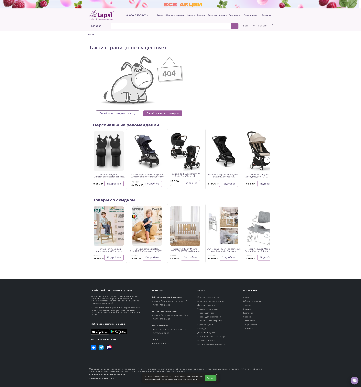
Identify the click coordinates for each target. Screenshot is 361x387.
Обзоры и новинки (174, 15)
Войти (246, 25)
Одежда (201, 328)
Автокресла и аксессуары (210, 301)
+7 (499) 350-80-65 (161, 319)
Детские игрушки (206, 332)
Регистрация (259, 25)
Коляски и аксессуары (208, 297)
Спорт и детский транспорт (211, 336)
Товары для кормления (209, 317)
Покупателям (251, 15)
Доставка (212, 15)
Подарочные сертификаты (211, 344)
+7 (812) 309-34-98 (160, 333)
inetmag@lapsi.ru (160, 343)
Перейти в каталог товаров (163, 113)
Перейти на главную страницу (117, 113)
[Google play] (118, 331)
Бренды (201, 15)
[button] (270, 26)
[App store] (100, 331)
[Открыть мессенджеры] (354, 380)
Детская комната (206, 305)
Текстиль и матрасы (207, 309)
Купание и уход (205, 325)
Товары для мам (205, 313)
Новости (191, 15)
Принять (210, 378)
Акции (160, 15)
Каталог (96, 26)
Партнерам (234, 15)
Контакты (266, 15)
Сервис (223, 15)
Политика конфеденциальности (107, 374)
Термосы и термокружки (210, 321)
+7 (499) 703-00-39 (161, 305)
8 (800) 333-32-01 (136, 15)
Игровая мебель (205, 340)
